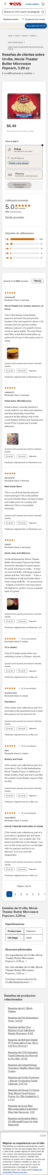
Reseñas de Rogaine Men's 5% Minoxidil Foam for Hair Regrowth (23, 1121)
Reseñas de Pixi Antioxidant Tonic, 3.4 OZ (23, 1019)
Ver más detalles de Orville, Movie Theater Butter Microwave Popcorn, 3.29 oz (23, 970)
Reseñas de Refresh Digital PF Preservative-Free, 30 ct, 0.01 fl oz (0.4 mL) (23, 1043)
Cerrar (43, 1135)
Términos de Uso (20, 1172)
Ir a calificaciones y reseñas (17, 73)
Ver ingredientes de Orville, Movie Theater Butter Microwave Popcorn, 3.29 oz (23, 958)
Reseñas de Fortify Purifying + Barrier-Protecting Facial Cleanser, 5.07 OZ (23, 1080)
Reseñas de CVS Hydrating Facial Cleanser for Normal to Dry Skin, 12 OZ (23, 1055)
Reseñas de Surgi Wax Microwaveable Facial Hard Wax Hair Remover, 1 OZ (23, 1109)
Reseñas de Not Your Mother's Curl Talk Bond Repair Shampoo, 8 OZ (21, 1030)
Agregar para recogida (19, 185)
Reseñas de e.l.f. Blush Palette (20, 1010)
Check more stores (18, 162)
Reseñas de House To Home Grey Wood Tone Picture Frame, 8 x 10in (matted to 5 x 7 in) (23, 1094)
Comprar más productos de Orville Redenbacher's (20, 980)
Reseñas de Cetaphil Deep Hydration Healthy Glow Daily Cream (24, 1068)
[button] (3, 894)
